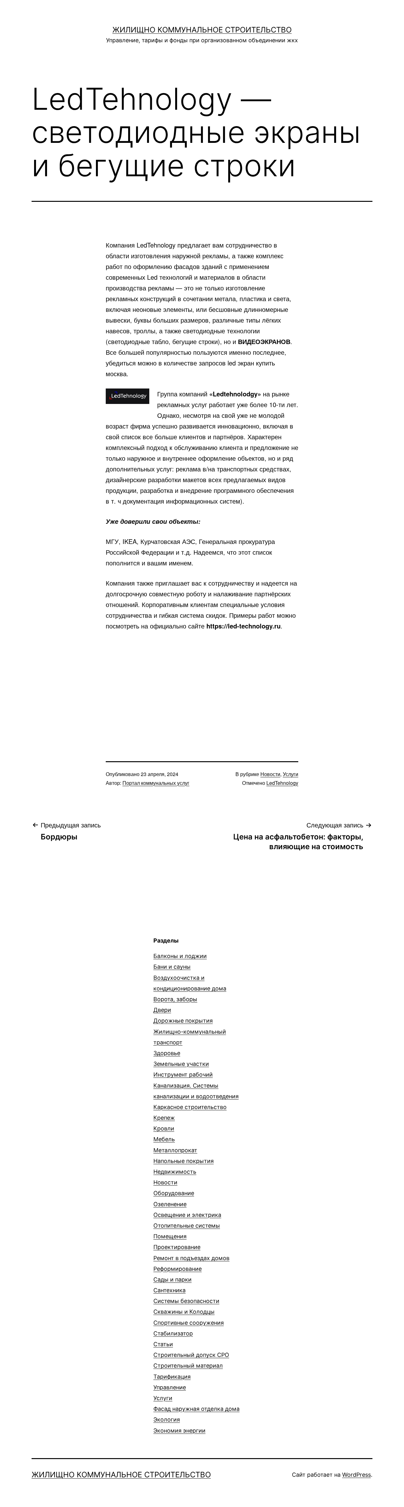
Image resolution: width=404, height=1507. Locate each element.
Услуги (290, 774)
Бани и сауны (172, 966)
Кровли (163, 1128)
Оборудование (173, 1193)
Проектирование (176, 1247)
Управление (169, 1387)
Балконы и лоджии (180, 956)
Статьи (163, 1344)
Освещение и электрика (187, 1215)
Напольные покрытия (183, 1161)
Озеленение (170, 1204)
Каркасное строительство (190, 1107)
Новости (270, 774)
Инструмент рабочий (183, 1074)
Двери (162, 1010)
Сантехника (169, 1290)
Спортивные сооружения (188, 1322)
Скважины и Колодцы (184, 1311)
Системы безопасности (186, 1301)
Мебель (164, 1139)
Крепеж (164, 1117)
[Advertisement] (202, 685)
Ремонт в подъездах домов (191, 1258)
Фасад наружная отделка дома (196, 1408)
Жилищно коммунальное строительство (202, 29)
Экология (166, 1419)
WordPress (356, 1474)
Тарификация (172, 1376)
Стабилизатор (173, 1333)
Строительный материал (188, 1365)
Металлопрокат (175, 1150)
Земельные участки (181, 1063)
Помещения (170, 1236)
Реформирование (177, 1268)
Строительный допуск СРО (191, 1355)
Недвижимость (174, 1171)
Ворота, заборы (175, 999)
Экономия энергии (179, 1430)
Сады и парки (172, 1279)
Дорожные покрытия (183, 1020)
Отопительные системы (186, 1225)
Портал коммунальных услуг (155, 782)
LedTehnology (282, 782)
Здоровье (166, 1053)
